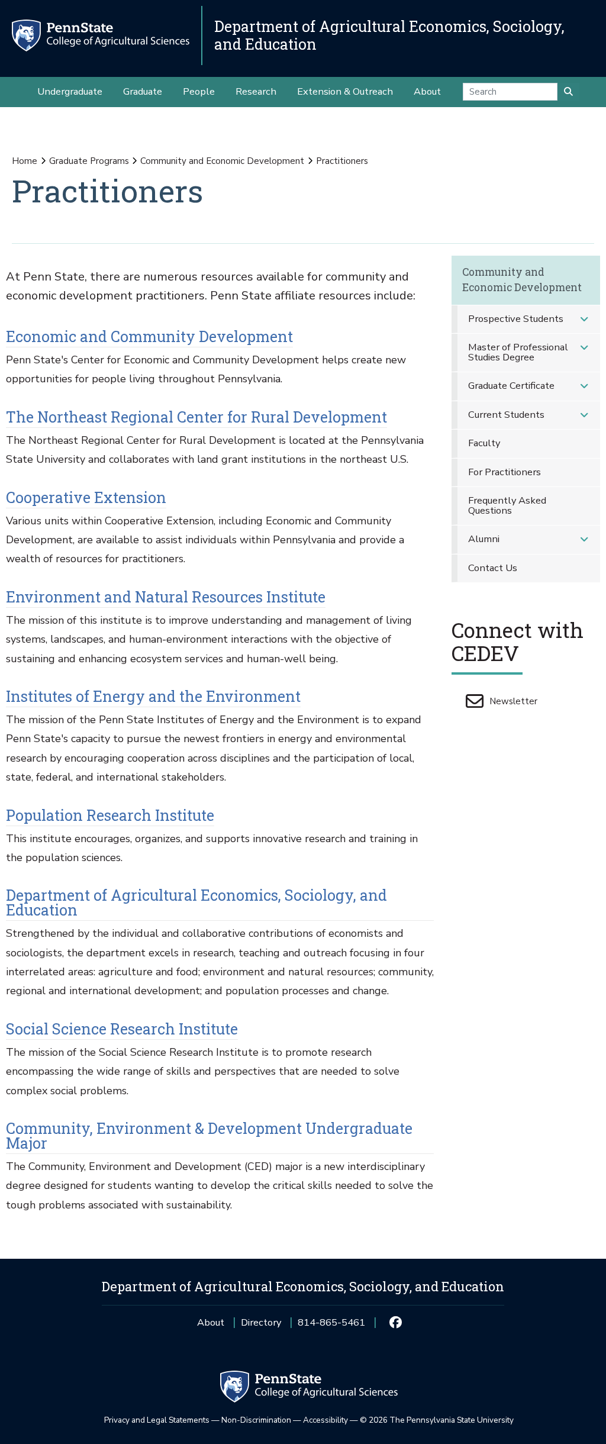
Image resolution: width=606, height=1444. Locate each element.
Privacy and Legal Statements (156, 1420)
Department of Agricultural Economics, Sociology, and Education (389, 35)
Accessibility (325, 1420)
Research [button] (256, 91)
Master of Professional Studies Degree (518, 352)
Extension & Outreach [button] (345, 91)
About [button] (427, 91)
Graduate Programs (89, 161)
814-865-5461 (331, 1326)
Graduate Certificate (511, 385)
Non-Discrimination (256, 1420)
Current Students (506, 414)
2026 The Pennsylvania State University (437, 1420)
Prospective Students (515, 318)
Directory (261, 1322)
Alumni (483, 539)
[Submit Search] (568, 92)
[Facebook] (395, 1323)
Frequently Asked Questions (507, 505)
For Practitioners (504, 472)
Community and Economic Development (222, 161)
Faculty (484, 443)
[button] (584, 319)
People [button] (199, 91)
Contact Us (492, 568)
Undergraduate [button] (69, 91)
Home (24, 161)
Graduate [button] (142, 91)
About (210, 1322)
